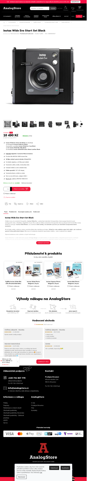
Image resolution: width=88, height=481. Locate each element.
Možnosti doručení (27, 183)
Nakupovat (75, 2)
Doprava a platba (10, 197)
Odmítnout (54, 468)
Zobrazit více (43, 362)
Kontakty (34, 410)
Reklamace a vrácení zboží (12, 408)
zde (41, 472)
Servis (5, 423)
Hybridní (8, 153)
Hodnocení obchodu (43, 320)
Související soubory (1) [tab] (25, 212)
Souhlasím (65, 468)
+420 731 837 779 (16, 378)
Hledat (53, 8)
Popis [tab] (5, 212)
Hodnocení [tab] (36, 212)
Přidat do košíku (19, 189)
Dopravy (6, 405)
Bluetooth (8, 179)
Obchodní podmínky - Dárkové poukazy (13, 416)
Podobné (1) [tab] (12, 212)
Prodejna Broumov (37, 405)
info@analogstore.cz (18, 388)
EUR (61, 8)
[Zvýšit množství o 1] (11, 188)
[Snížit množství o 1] (11, 190)
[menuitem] (7, 16)
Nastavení (21, 477)
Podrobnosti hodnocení (26, 33)
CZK (58, 8)
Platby (5, 403)
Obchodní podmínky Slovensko (13, 413)
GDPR (5, 420)
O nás (33, 403)
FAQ (32, 408)
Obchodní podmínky (10, 410)
